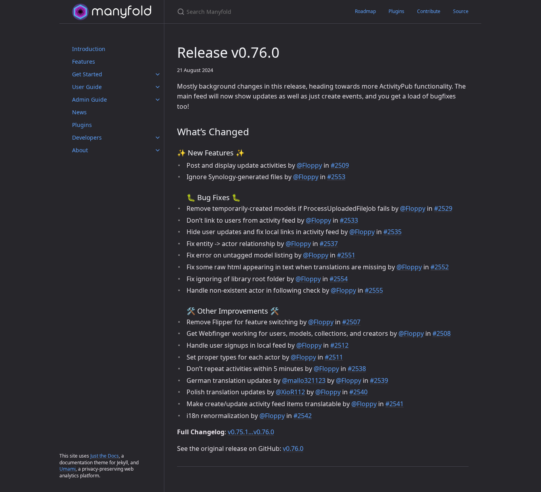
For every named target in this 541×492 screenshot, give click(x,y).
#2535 (392, 231)
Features (83, 61)
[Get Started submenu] (157, 74)
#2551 (346, 255)
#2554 (339, 278)
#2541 (394, 403)
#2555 (374, 290)
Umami (67, 469)
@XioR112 (290, 392)
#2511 (334, 357)
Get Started (87, 74)
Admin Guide (89, 99)
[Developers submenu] (157, 137)
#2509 (340, 165)
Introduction (88, 49)
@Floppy (309, 165)
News (79, 112)
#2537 (329, 243)
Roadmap (365, 11)
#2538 (357, 368)
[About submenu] (157, 150)
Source (461, 11)
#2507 (351, 322)
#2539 (379, 380)
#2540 (358, 392)
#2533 (349, 220)
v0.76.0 (293, 448)
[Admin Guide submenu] (157, 99)
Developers (87, 137)
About (80, 150)
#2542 (302, 415)
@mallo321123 (304, 380)
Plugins (82, 125)
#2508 (441, 333)
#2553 (336, 176)
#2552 (440, 267)
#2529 (443, 208)
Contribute (428, 11)
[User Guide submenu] (157, 87)
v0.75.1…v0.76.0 (251, 432)
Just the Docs (104, 455)
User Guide (87, 87)
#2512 (339, 345)
